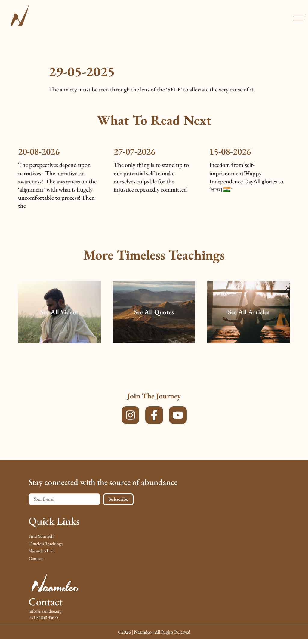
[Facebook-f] (154, 415)
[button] (298, 18)
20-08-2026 (39, 151)
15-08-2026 (230, 151)
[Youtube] (178, 415)
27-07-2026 (134, 151)
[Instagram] (130, 415)
